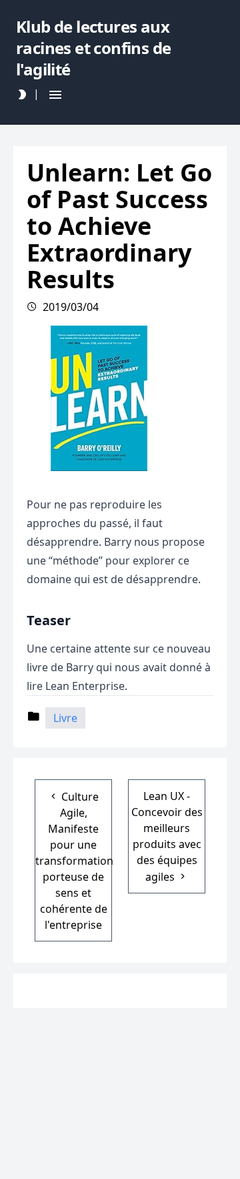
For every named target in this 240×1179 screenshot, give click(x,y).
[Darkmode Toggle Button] (22, 94)
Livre (65, 718)
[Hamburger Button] (55, 94)
